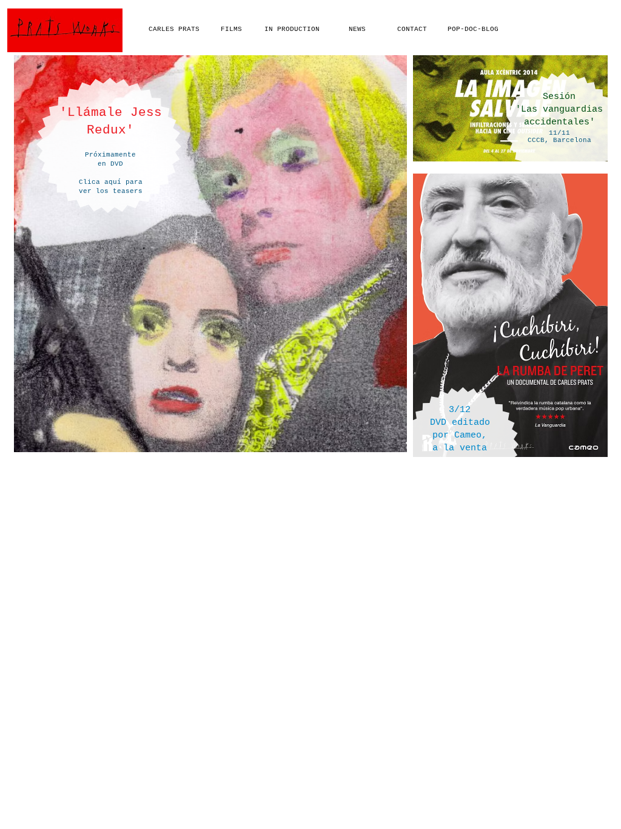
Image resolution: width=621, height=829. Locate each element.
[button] (466, 422)
